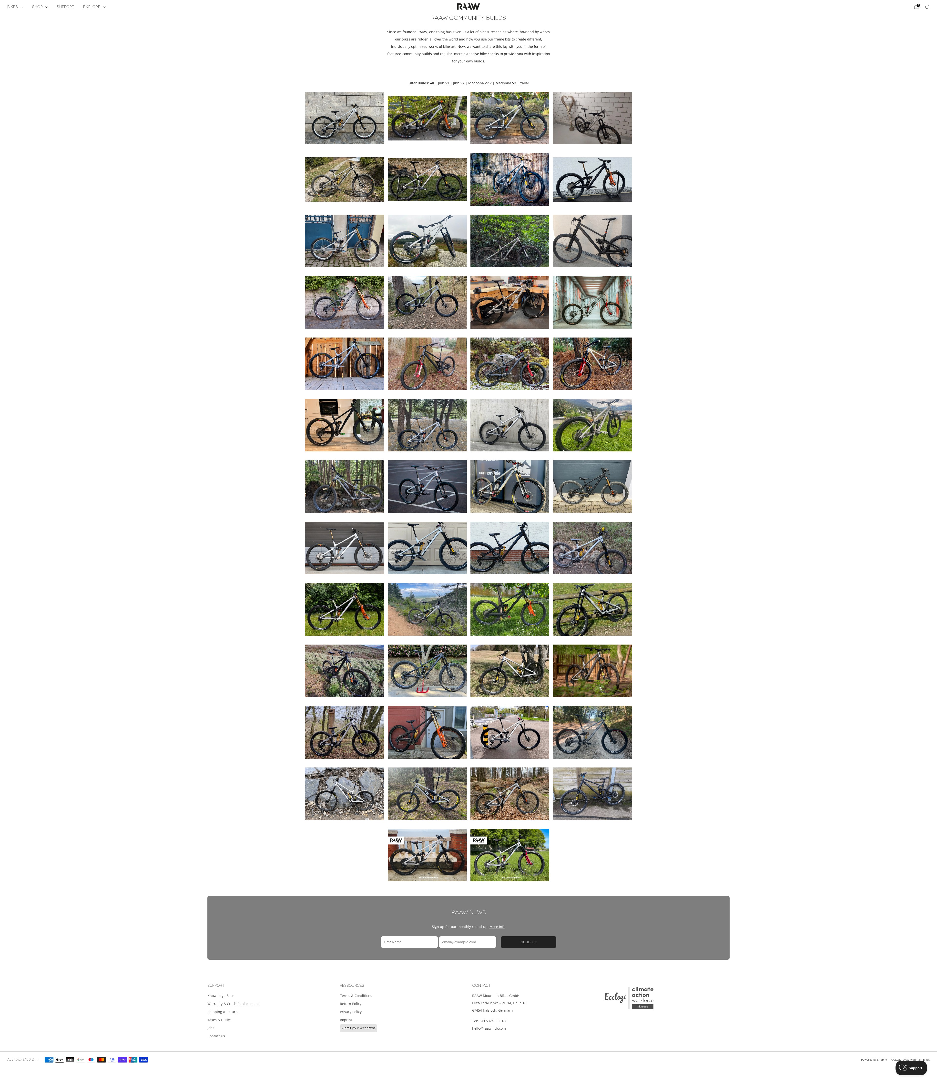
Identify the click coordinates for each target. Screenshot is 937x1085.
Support (65, 7)
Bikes (12, 7)
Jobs (210, 1027)
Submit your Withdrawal (358, 1028)
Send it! (528, 942)
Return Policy (350, 1003)
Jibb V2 (458, 83)
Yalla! (524, 83)
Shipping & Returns (223, 1011)
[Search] (927, 6)
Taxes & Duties (219, 1019)
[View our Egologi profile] (629, 998)
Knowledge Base (220, 995)
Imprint (346, 1019)
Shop (37, 7)
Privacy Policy (351, 1011)
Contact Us (216, 1036)
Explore (92, 7)
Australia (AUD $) (20, 1059)
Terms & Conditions (356, 995)
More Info (497, 926)
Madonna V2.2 (480, 83)
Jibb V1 (443, 83)
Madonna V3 (506, 83)
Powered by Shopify (874, 1059)
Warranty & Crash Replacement (233, 1003)
